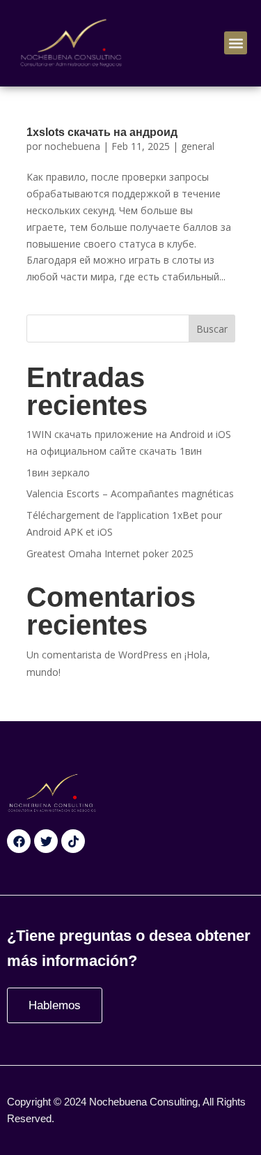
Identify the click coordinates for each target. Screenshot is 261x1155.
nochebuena (72, 146)
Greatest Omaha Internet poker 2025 (109, 553)
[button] (235, 42)
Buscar (212, 328)
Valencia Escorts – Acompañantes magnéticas (130, 493)
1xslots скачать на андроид (101, 132)
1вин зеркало (58, 472)
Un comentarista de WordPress (97, 654)
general (197, 146)
